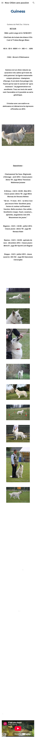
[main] (18, 11)
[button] (2, 2)
